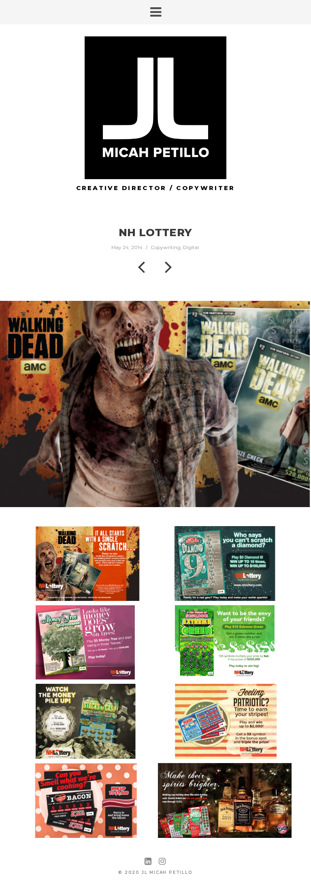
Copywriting (166, 247)
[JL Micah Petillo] (155, 107)
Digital (191, 247)
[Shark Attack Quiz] (168, 266)
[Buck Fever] (141, 266)
